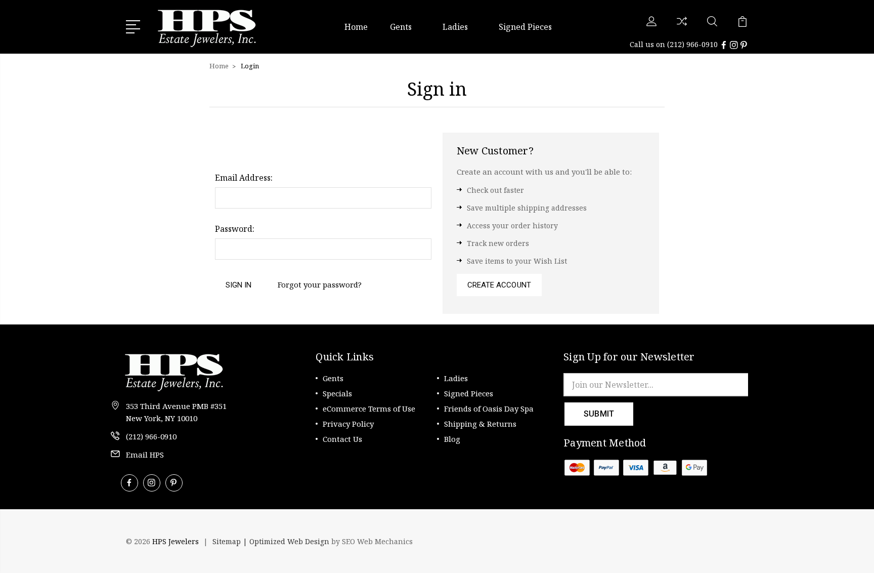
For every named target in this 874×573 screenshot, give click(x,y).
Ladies (455, 26)
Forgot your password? (320, 284)
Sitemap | (230, 541)
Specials (337, 393)
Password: (234, 228)
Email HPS (145, 454)
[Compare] (681, 27)
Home (356, 26)
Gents (401, 26)
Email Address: (244, 177)
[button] (720, 541)
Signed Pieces (525, 26)
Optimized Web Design (289, 541)
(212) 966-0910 (692, 44)
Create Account (499, 285)
